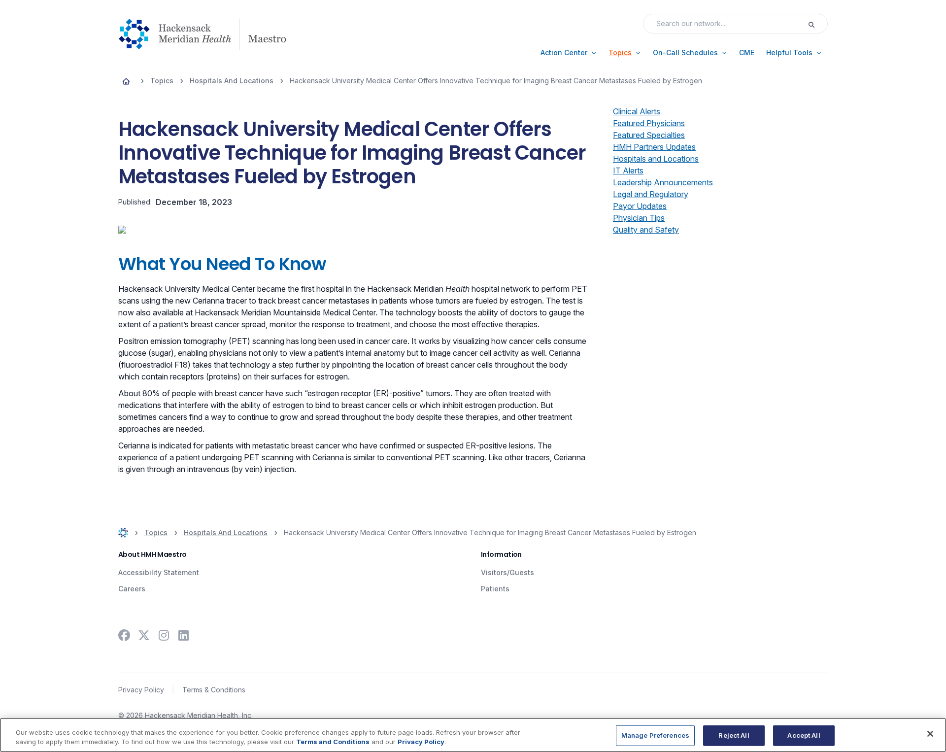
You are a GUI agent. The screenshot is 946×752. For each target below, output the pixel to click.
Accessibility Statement (158, 572)
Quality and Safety (646, 230)
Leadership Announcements (663, 182)
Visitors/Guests (507, 572)
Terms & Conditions (213, 689)
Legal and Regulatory (650, 194)
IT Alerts (628, 170)
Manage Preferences (655, 735)
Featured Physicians (649, 123)
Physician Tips (639, 218)
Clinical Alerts (636, 111)
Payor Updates (640, 206)
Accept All (803, 735)
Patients (495, 588)
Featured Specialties (649, 135)
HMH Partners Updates (654, 147)
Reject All (733, 735)
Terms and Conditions (333, 742)
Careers (131, 588)
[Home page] (126, 81)
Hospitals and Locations (656, 159)
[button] (569, 53)
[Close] (930, 734)
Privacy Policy (141, 689)
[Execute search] (817, 24)
